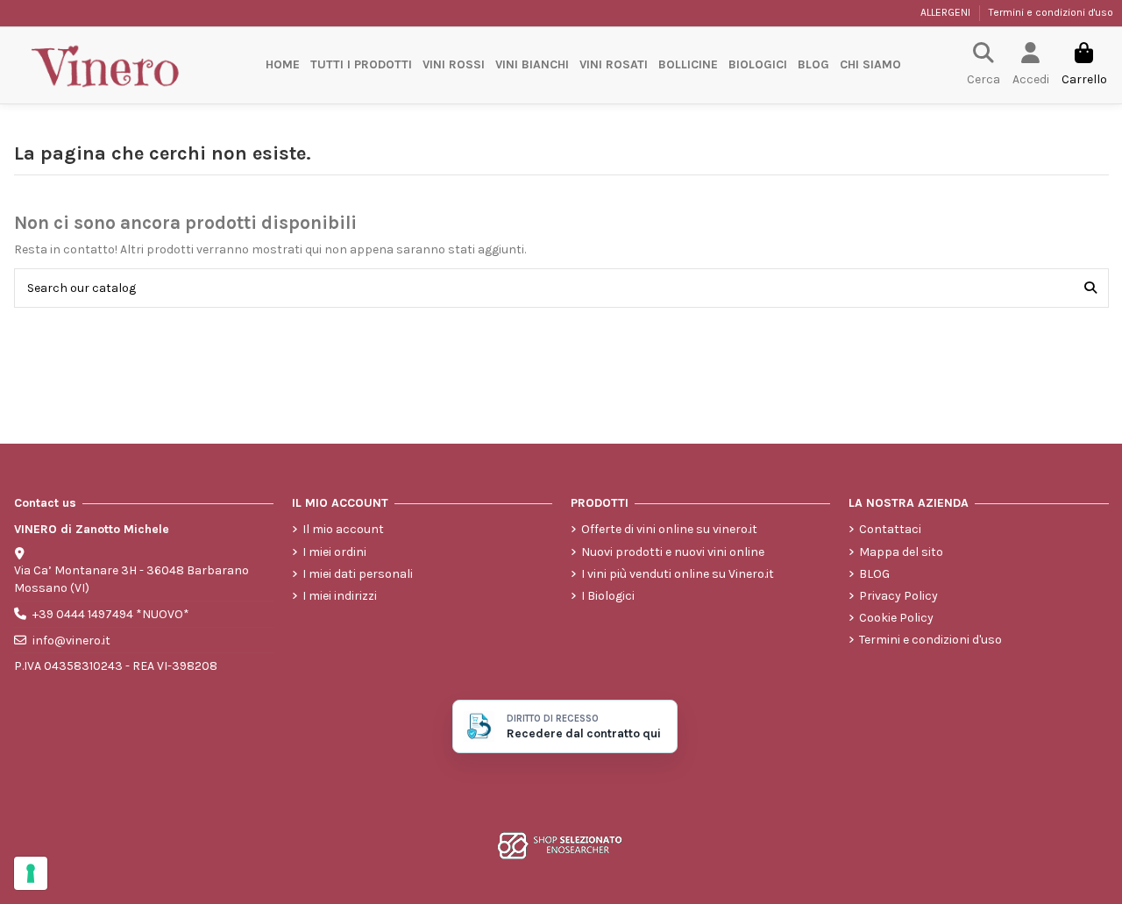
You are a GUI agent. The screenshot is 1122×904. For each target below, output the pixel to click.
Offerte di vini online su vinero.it (669, 529)
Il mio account (343, 529)
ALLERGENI (946, 12)
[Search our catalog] (1090, 288)
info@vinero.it (71, 640)
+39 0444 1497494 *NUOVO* (110, 614)
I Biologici (608, 595)
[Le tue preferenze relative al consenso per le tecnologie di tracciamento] (30, 873)
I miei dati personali (357, 573)
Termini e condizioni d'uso (1051, 12)
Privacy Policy (898, 595)
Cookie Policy (896, 617)
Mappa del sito (901, 552)
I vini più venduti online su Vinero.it (677, 573)
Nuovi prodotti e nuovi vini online (672, 552)
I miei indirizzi (339, 595)
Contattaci (890, 529)
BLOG (874, 573)
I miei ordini (334, 552)
